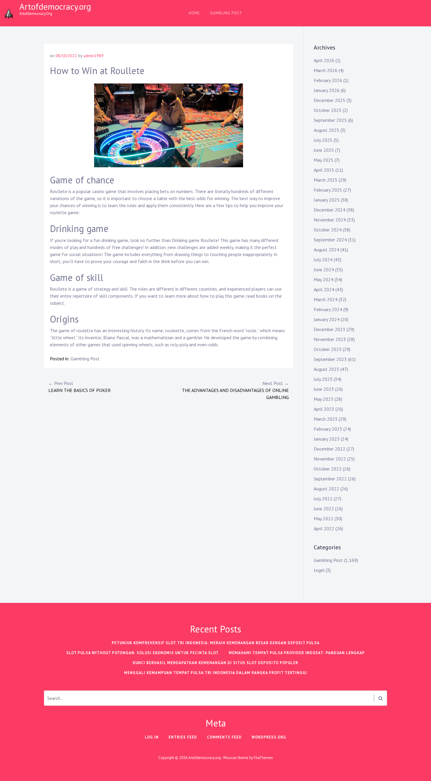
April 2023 (324, 409)
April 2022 (324, 528)
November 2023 (330, 339)
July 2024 (323, 259)
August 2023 (326, 369)
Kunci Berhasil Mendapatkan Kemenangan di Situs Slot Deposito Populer (215, 662)
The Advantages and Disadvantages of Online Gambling (235, 390)
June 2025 (324, 150)
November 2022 (330, 459)
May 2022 (323, 518)
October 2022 (328, 469)
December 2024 (329, 210)
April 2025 (324, 170)
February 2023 (328, 429)
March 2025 (325, 180)
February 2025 (328, 190)
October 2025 (328, 110)
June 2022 (324, 508)
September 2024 (330, 240)
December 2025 (329, 100)
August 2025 (326, 130)
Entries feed (183, 737)
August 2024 (326, 250)
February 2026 (328, 80)
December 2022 (329, 449)
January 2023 (327, 439)
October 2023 (328, 349)
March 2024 (325, 299)
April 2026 (324, 60)
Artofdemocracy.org (55, 6)
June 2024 (324, 269)
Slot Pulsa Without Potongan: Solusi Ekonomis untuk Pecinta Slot (142, 652)
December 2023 (329, 329)
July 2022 (323, 499)
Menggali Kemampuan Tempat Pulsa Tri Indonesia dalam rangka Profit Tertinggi (215, 672)
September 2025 (330, 120)
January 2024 (327, 319)
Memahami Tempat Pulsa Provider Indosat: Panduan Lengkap (297, 652)
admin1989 (93, 55)
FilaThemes (263, 757)
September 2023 (330, 359)
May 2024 (323, 279)
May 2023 (323, 399)
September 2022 (330, 479)
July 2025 (323, 140)
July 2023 (323, 379)
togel (319, 570)
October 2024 (328, 230)
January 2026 (327, 90)
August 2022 (326, 489)
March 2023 (325, 419)
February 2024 (328, 309)
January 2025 (327, 200)
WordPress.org (269, 737)
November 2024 (330, 220)
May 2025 (323, 160)
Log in (152, 737)
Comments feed (224, 737)
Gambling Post (226, 13)
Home (194, 13)
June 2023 (324, 389)
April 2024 (324, 289)
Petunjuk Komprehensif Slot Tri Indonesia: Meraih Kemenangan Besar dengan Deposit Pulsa (216, 642)
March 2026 (325, 70)
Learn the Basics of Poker (79, 386)
